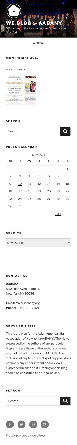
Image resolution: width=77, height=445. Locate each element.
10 (20, 184)
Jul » (58, 214)
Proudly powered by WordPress (26, 435)
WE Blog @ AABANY (34, 23)
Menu (40, 43)
